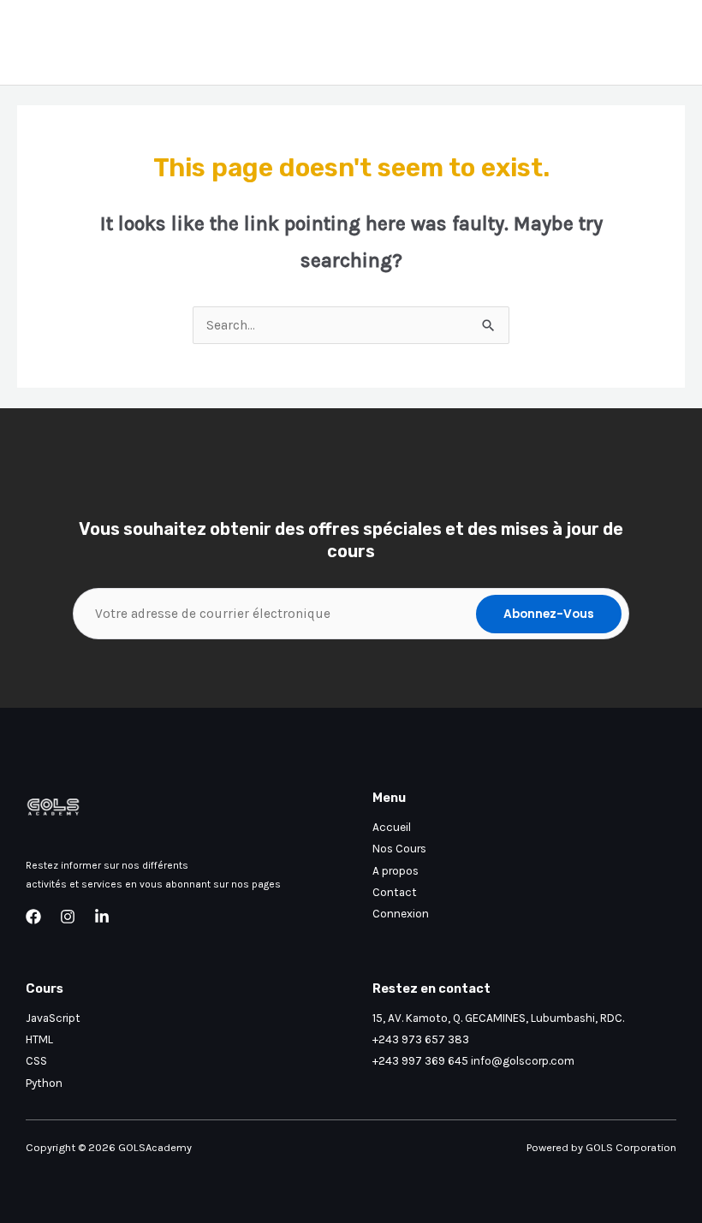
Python (44, 1082)
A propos (395, 870)
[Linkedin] (102, 916)
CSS (36, 1060)
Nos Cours (399, 848)
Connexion (400, 913)
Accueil (391, 827)
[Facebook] (33, 916)
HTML (39, 1039)
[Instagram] (67, 916)
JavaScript (53, 1017)
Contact (394, 892)
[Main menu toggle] (667, 43)
